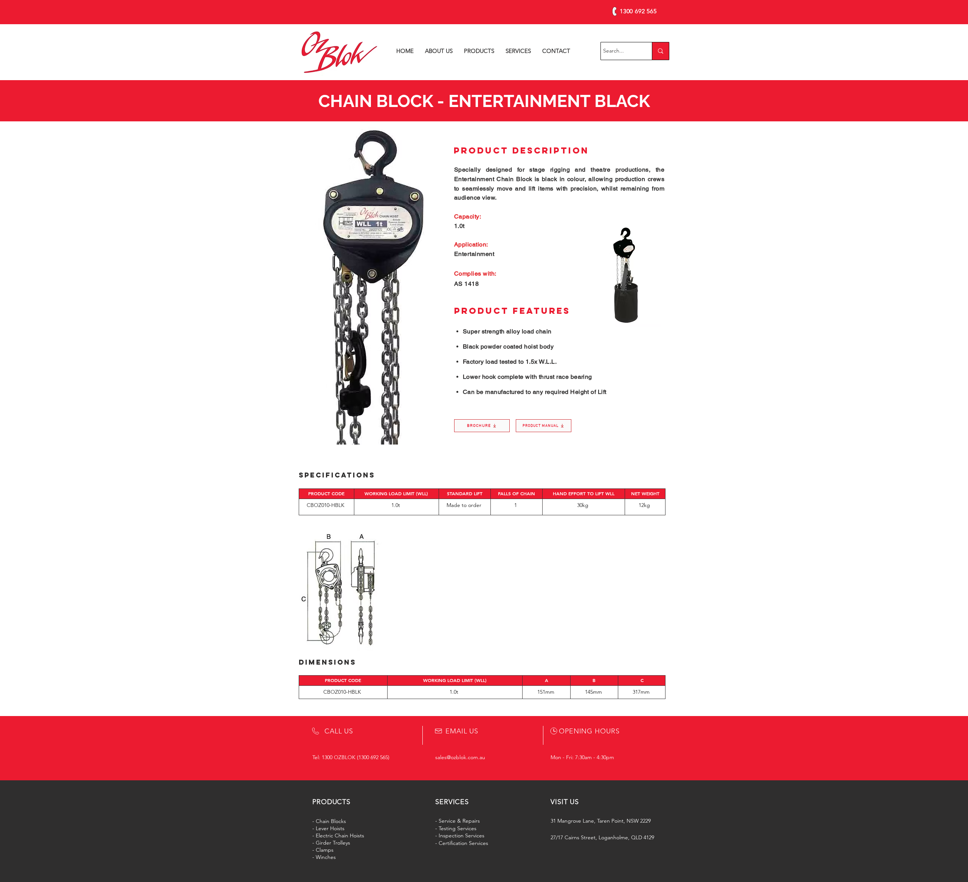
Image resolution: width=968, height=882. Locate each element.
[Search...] (660, 51)
